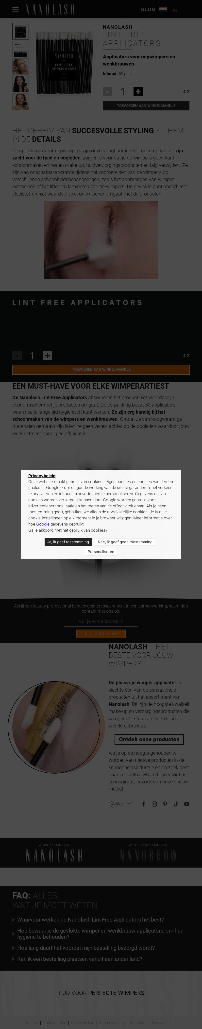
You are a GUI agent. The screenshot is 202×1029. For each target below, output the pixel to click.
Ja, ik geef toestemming (68, 542)
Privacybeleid (41, 475)
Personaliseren (101, 551)
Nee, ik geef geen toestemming (125, 542)
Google (43, 524)
